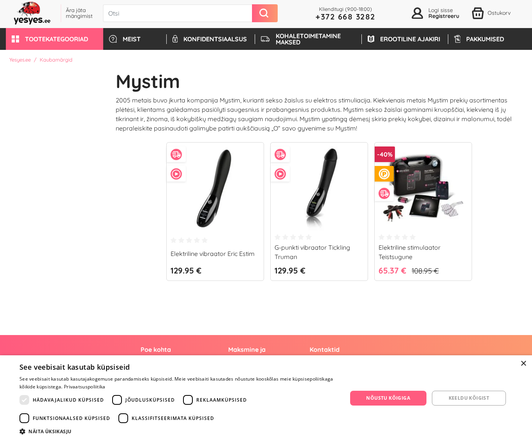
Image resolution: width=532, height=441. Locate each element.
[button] (54, 39)
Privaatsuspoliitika (85, 386)
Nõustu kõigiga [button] (388, 398)
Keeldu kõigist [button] (469, 398)
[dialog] (266, 398)
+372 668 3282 (345, 16)
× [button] (523, 364)
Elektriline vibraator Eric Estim (213, 254)
